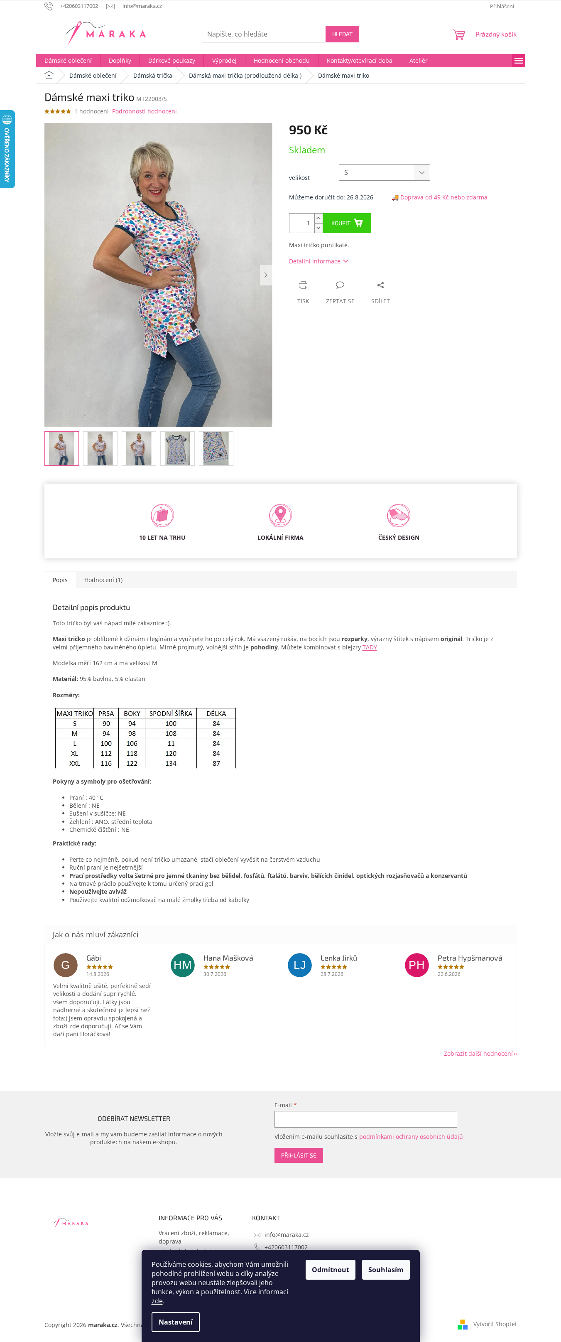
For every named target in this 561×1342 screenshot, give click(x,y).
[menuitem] (68, 60)
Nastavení (176, 1322)
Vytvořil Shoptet (495, 1324)
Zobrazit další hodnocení (478, 1053)
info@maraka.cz (287, 1235)
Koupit (340, 222)
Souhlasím (386, 1269)
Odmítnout (330, 1269)
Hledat (342, 33)
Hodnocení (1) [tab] (103, 580)
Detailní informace (315, 261)
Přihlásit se (298, 1155)
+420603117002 (286, 1247)
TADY (370, 647)
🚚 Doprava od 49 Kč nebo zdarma (440, 197)
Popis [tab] (60, 580)
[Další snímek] (266, 275)
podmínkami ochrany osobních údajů (411, 1136)
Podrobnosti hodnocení (144, 111)
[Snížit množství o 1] (318, 228)
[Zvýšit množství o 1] (318, 218)
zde (157, 1300)
